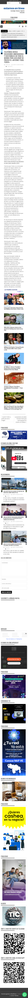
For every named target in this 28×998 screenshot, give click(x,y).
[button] (24, 994)
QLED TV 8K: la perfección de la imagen (5, 418)
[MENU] (1, 26)
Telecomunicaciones (11, 40)
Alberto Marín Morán (18, 64)
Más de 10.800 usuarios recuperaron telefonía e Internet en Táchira (12, 544)
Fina (8, 523)
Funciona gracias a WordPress (8, 994)
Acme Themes (14, 995)
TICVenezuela (13, 504)
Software (4, 504)
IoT (2, 40)
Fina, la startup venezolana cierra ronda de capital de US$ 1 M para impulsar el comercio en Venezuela (13, 518)
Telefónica (10, 66)
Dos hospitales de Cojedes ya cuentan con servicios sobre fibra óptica (13, 491)
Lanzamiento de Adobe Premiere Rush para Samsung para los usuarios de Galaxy (21, 419)
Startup (5, 40)
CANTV (8, 496)
